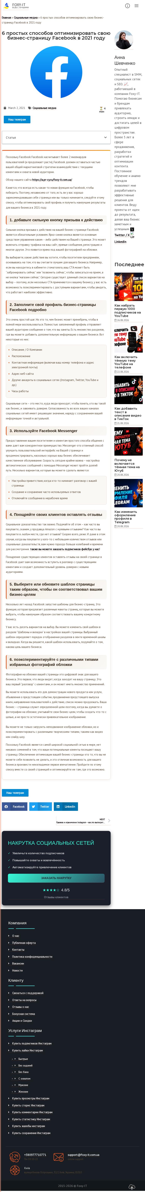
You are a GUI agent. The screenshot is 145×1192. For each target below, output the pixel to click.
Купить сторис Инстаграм (28, 1105)
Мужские (23, 1085)
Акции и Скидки (22, 1020)
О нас (15, 936)
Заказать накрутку (56, 878)
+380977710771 (35, 1155)
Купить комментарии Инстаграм (32, 1112)
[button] (105, 137)
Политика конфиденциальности (32, 956)
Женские (23, 1091)
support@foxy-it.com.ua (83, 1155)
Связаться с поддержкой (27, 993)
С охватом (24, 1078)
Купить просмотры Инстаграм (30, 1098)
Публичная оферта (24, 943)
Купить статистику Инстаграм (31, 1119)
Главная (6, 17)
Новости (17, 970)
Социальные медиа (26, 17)
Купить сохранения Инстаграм (31, 1133)
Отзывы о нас (20, 1007)
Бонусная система (23, 1014)
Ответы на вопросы (24, 1000)
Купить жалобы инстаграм (28, 1126)
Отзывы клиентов (56, 897)
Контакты (18, 949)
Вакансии (18, 963)
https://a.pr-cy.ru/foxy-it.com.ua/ (52, 179)
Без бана (24, 1072)
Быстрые (23, 1059)
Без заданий (25, 1065)
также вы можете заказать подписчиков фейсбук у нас (64, 549)
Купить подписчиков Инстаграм (32, 1043)
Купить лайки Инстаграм (27, 1050)
